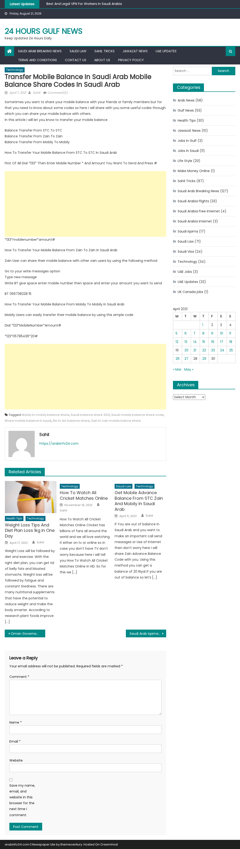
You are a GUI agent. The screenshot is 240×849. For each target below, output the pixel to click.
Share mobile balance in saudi (28, 420)
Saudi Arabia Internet (195, 221)
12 (177, 341)
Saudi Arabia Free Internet (199, 211)
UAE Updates (166, 51)
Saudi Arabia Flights (193, 201)
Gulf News (186, 110)
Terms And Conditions (37, 60)
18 (230, 341)
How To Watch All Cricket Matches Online (84, 495)
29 (204, 358)
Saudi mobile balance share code (137, 415)
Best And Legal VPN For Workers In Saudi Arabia (84, 3)
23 (213, 350)
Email (15, 741)
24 (222, 350)
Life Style (185, 160)
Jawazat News (135, 51)
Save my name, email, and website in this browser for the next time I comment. (22, 800)
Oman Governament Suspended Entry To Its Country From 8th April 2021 (28, 633)
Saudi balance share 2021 (90, 415)
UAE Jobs (185, 271)
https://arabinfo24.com (59, 443)
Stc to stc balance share (71, 420)
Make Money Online (194, 171)
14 (195, 341)
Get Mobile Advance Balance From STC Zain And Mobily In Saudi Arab (139, 501)
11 (230, 333)
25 (231, 350)
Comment (19, 676)
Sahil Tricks (104, 51)
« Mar (177, 369)
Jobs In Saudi (188, 150)
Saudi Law (78, 51)
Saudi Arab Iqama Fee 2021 (148, 633)
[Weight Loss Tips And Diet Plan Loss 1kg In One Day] (30, 497)
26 (178, 358)
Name (15, 722)
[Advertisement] (85, 204)
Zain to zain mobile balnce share (116, 420)
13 (185, 341)
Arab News (186, 100)
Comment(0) (58, 92)
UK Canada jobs (190, 291)
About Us (102, 60)
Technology (14, 70)
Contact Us (75, 60)
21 (194, 350)
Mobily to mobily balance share (45, 415)
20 (186, 350)
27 (186, 358)
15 (203, 341)
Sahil (36, 92)
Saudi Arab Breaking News (40, 51)
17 (221, 341)
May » (188, 369)
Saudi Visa (186, 251)
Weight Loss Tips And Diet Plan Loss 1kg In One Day (30, 530)
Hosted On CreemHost (100, 844)
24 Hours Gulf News (43, 31)
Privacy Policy (131, 60)
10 (221, 333)
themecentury (71, 844)
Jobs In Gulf (187, 140)
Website (16, 760)
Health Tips (14, 518)
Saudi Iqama (188, 231)
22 (204, 350)
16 (212, 341)
